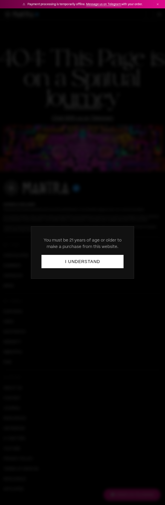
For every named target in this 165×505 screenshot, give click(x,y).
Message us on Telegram (103, 4)
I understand (82, 261)
